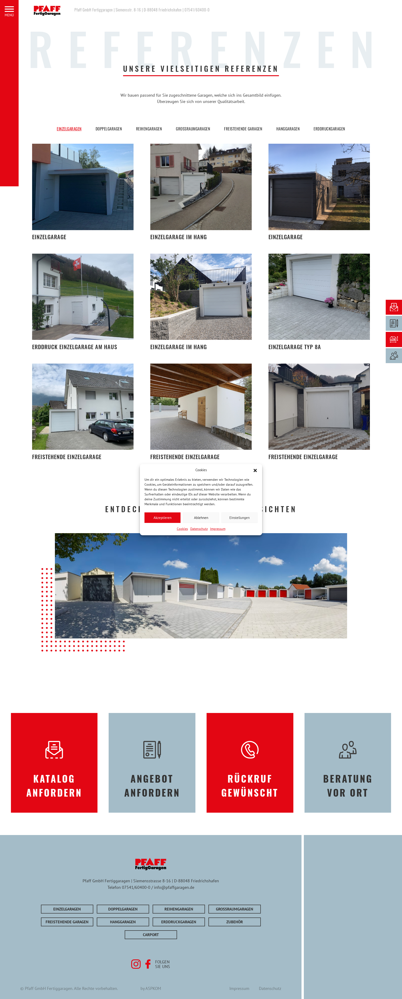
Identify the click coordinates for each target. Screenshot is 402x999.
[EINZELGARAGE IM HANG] (200, 187)
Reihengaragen (149, 129)
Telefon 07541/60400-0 (128, 887)
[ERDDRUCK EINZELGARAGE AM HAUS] (82, 297)
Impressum (217, 529)
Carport (151, 934)
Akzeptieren (162, 517)
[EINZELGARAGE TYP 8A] (319, 297)
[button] (255, 470)
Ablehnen (201, 517)
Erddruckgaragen (329, 129)
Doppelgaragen (109, 129)
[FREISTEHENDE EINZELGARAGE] (82, 407)
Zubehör (234, 921)
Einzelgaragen (69, 129)
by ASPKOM (151, 988)
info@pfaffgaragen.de (174, 887)
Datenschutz (199, 529)
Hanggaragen (288, 129)
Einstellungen (239, 517)
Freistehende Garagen (243, 129)
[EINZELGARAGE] (82, 187)
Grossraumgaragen (193, 129)
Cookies (182, 529)
